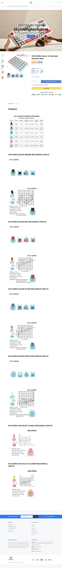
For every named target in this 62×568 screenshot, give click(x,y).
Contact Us (34, 526)
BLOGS (33, 535)
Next (28, 66)
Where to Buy (10, 531)
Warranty (33, 528)
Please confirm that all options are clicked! (40, 85)
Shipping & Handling (12, 526)
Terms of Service (11, 530)
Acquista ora (46, 88)
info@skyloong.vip (38, 551)
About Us (33, 524)
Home (9, 6)
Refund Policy (10, 524)
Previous (7, 66)
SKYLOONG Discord (35, 533)
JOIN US (35, 516)
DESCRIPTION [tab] (10, 103)
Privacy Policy (34, 530)
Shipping (33, 64)
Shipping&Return (36, 77)
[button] (34, 60)
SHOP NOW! (31, 36)
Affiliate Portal (34, 531)
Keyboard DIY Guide (12, 528)
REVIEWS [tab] (16, 103)
